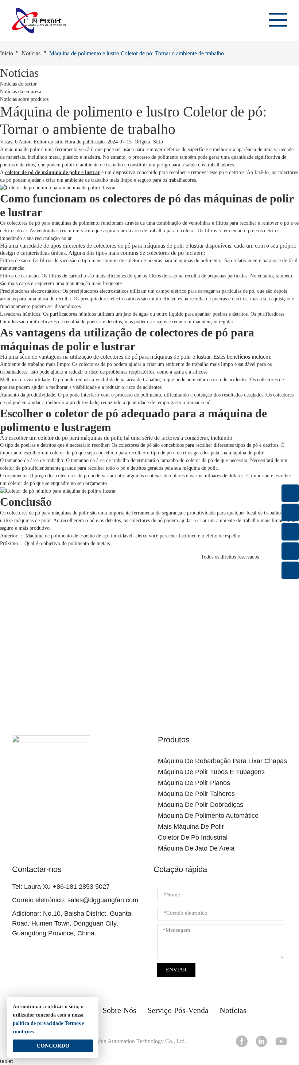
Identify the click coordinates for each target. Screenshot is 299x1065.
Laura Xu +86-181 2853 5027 (67, 886)
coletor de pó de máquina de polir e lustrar (52, 172)
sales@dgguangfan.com (102, 900)
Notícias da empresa (20, 91)
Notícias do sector (18, 84)
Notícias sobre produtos (24, 99)
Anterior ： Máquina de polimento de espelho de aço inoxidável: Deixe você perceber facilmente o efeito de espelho (120, 536)
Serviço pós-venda (178, 1010)
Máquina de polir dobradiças (200, 804)
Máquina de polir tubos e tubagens (211, 772)
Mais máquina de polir (191, 826)
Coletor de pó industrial (193, 837)
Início (6, 53)
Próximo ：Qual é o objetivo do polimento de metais (55, 543)
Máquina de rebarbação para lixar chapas (222, 761)
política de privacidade (38, 1023)
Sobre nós (119, 1010)
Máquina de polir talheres (196, 793)
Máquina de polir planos (194, 782)
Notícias (31, 53)
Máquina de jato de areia (196, 848)
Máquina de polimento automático (208, 815)
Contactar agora (149, 672)
